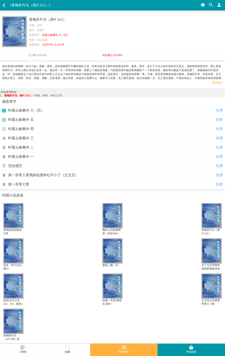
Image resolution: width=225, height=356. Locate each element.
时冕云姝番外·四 (21, 129)
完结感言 (15, 166)
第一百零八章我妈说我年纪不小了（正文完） (43, 175)
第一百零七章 (18, 184)
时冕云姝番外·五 (21, 119)
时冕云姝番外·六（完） (26, 110)
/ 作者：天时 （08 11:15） (34, 95)
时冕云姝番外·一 (21, 156)
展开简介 (217, 82)
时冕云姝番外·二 (21, 147)
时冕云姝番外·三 (21, 138)
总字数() (37, 55)
